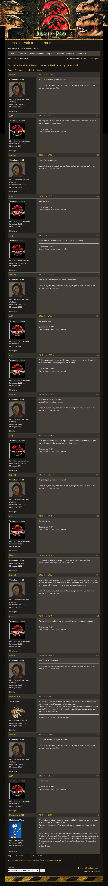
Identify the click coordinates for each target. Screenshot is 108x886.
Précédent (19, 70)
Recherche (60, 54)
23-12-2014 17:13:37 (46, 116)
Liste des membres (36, 54)
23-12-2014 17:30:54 (46, 355)
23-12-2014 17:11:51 (46, 75)
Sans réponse (94, 59)
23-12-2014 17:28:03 (46, 316)
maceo (12, 74)
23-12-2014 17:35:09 (46, 436)
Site (12, 54)
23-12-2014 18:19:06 (46, 616)
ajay (11, 116)
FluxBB (97, 871)
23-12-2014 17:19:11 (46, 196)
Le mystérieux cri (68, 65)
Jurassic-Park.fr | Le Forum (30, 43)
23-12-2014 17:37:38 (46, 475)
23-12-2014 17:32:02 (46, 394)
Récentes (84, 59)
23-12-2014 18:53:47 (46, 735)
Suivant (39, 70)
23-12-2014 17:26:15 (46, 275)
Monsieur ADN (16, 815)
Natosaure (14, 696)
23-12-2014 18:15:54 (46, 575)
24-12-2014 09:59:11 (46, 815)
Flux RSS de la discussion (90, 868)
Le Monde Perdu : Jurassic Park (37, 65)
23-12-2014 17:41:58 (46, 516)
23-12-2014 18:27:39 (46, 655)
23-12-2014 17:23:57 (46, 235)
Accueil (23, 54)
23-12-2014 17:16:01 (46, 155)
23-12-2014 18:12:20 (46, 555)
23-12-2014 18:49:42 (46, 697)
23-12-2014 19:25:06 (46, 776)
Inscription (70, 54)
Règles (49, 54)
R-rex (12, 555)
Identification (81, 54)
